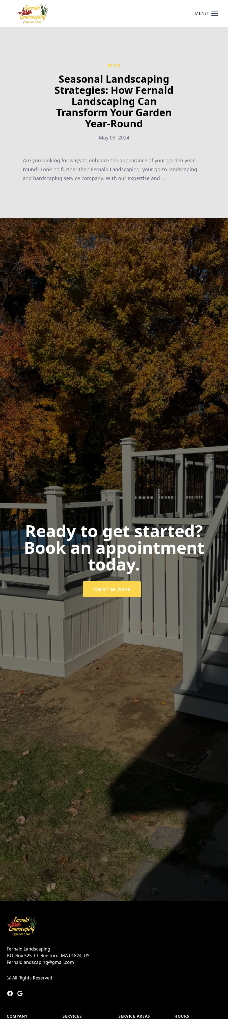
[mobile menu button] (214, 13)
